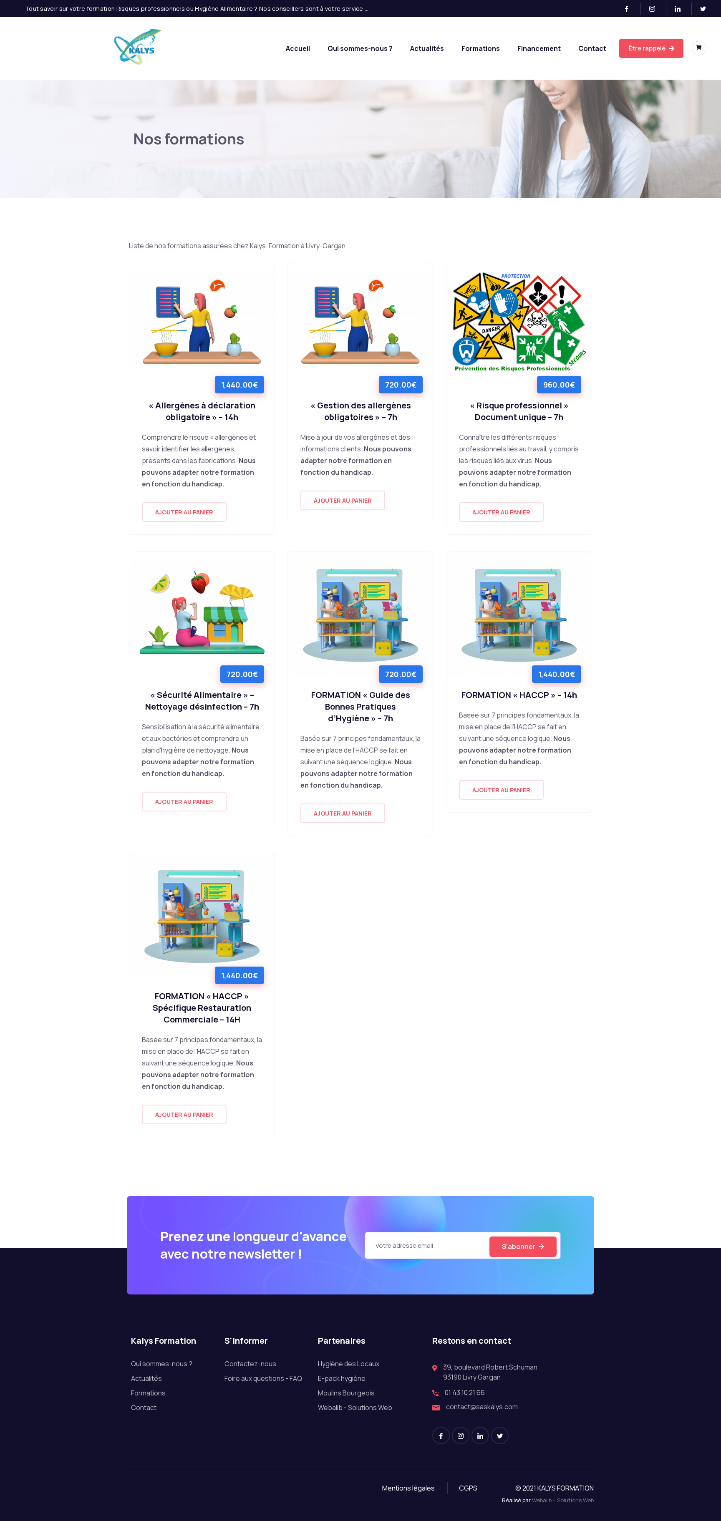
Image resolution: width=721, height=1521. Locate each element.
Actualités (427, 48)
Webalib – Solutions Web (563, 1500)
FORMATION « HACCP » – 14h (519, 694)
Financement (539, 48)
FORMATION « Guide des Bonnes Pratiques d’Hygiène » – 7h (360, 706)
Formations (480, 48)
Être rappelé (647, 48)
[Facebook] (630, 9)
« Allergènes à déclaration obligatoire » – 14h (202, 411)
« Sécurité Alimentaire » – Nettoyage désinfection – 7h (202, 700)
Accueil (298, 48)
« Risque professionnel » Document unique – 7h (519, 411)
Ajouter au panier (184, 512)
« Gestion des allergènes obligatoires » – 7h (360, 411)
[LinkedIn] (681, 9)
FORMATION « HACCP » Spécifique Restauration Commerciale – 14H (202, 1007)
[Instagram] (655, 9)
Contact (592, 48)
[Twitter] (706, 9)
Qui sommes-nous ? (360, 48)
